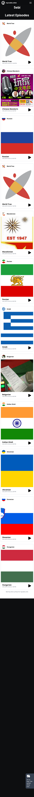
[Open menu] (30, 3)
